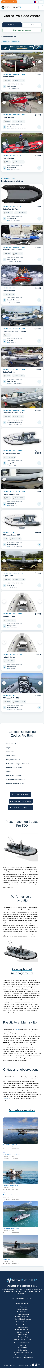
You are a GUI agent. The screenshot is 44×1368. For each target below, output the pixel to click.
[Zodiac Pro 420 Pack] (22, 194)
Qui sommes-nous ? (23, 1343)
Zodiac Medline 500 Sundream (14, 331)
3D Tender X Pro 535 (10, 1144)
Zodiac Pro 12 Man (9, 291)
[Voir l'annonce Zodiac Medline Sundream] (39, 259)
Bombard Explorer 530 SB (13, 413)
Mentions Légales (23, 1355)
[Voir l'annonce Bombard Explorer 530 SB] (39, 422)
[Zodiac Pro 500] (22, 62)
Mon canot (10, 585)
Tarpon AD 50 (7, 1259)
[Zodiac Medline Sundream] (22, 235)
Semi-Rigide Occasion (23, 1319)
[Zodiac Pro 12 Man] (22, 275)
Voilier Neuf (23, 1312)
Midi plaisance (11, 626)
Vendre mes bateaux (23, 1298)
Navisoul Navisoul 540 (10, 1185)
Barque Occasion (23, 1327)
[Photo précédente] (4, 61)
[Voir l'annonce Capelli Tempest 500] (39, 504)
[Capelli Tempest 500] (22, 479)
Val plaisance (11, 127)
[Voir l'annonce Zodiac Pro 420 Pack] (39, 219)
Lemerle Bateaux (13, 300)
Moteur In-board (23, 1332)
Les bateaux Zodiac (22, 795)
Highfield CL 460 (9, 616)
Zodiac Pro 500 (8, 77)
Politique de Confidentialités (23, 1357)
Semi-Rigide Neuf (23, 1317)
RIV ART (13, 1365)
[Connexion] (41, 1)
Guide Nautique (23, 1350)
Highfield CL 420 (9, 657)
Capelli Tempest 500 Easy (11, 1228)
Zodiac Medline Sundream (12, 250)
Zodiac (17, 1029)
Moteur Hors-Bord (23, 1330)
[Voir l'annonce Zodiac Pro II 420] (39, 382)
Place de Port (23, 1337)
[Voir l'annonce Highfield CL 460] (39, 626)
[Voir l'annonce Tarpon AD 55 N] (39, 585)
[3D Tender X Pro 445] (22, 683)
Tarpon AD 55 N (9, 576)
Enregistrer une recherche (23, 30)
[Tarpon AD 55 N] (22, 561)
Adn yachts (10, 463)
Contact (23, 1345)
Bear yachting (11, 259)
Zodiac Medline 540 (9, 1195)
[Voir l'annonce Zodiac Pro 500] (39, 86)
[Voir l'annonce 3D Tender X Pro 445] (39, 707)
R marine (10, 341)
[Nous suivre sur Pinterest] (36, 1365)
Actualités (23, 1348)
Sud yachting (11, 167)
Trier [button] (32, 25)
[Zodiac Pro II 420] (22, 357)
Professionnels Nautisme (23, 1352)
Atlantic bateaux (12, 544)
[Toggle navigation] (40, 7)
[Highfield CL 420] (22, 642)
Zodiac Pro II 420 (9, 372)
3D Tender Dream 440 (11, 453)
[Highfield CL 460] (22, 601)
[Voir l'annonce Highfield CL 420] (39, 667)
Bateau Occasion (23, 1309)
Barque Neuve (23, 1325)
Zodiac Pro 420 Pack (10, 209)
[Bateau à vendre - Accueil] (11, 7)
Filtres (13, 25)
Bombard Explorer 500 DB (11, 1154)
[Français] (36, 1)
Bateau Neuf (23, 1307)
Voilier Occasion (23, 1314)
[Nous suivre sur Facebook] (33, 1365)
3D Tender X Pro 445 (11, 698)
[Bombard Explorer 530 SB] (22, 398)
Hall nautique (11, 86)
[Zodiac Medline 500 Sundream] (22, 316)
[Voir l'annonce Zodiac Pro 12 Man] (39, 300)
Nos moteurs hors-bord (22, 808)
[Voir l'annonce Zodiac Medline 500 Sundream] (39, 341)
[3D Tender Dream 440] (22, 438)
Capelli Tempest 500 (11, 494)
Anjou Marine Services (14, 422)
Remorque (23, 1335)
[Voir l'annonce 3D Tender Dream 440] (39, 463)
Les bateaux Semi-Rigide (22, 801)
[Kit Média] (39, 1365)
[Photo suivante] (40, 61)
